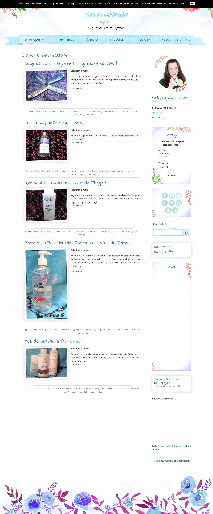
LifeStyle (117, 40)
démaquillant (109, 171)
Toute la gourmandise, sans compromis (171, 460)
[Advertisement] (171, 322)
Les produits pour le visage (92, 111)
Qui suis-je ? (157, 112)
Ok (192, 4)
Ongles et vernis (176, 40)
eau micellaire (113, 111)
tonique (95, 174)
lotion (86, 115)
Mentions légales (162, 383)
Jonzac (82, 174)
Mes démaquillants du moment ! (55, 341)
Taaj (100, 392)
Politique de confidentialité (167, 386)
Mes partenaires (162, 247)
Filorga (134, 195)
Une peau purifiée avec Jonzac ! (56, 123)
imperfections (73, 174)
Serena (55, 111)
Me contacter (158, 117)
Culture (92, 40)
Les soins (66, 40)
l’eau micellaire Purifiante (122, 135)
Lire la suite (77, 88)
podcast (164, 167)
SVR (91, 115)
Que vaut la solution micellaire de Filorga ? (65, 182)
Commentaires (69, 111)
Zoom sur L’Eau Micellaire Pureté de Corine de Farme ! (78, 243)
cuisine (163, 160)
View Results (172, 175)
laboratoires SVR (127, 111)
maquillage (165, 153)
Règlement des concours (167, 379)
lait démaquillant (91, 392)
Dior (69, 392)
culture (163, 156)
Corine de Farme (109, 330)
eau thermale (133, 171)
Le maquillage (34, 40)
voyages (164, 163)
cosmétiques (110, 388)
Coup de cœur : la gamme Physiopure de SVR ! (71, 63)
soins (162, 149)
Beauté (143, 40)
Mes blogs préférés (164, 252)
